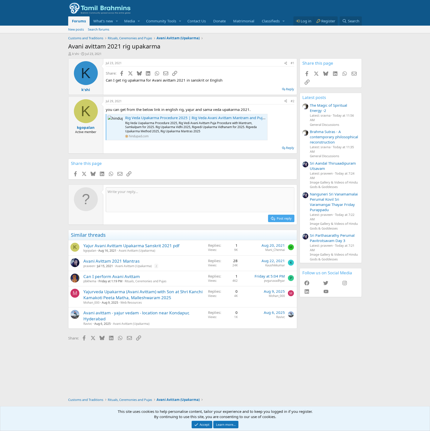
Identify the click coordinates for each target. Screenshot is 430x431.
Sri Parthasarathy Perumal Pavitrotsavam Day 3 (332, 238)
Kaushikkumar (275, 265)
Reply (290, 89)
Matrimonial (243, 20)
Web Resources (131, 302)
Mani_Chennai (275, 250)
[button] (116, 21)
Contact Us (196, 20)
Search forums (98, 29)
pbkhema (89, 281)
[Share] (285, 63)
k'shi (75, 53)
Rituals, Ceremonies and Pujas (145, 281)
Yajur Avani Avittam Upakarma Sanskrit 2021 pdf (131, 245)
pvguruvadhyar (274, 281)
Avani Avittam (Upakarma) (137, 250)
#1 (292, 63)
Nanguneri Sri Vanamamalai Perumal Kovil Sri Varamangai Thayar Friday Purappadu (334, 202)
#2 (292, 101)
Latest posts (314, 97)
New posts (76, 29)
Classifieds (271, 20)
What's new (103, 20)
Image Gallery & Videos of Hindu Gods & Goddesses (334, 184)
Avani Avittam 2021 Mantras (111, 261)
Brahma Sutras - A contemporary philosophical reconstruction (334, 136)
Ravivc (87, 324)
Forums (79, 20)
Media (129, 20)
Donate (219, 20)
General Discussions (324, 124)
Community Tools (161, 20)
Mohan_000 (91, 302)
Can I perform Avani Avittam (111, 276)
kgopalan (89, 250)
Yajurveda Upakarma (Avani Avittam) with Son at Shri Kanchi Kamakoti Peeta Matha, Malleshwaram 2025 (143, 294)
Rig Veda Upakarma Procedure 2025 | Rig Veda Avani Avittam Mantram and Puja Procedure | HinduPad (214, 117)
